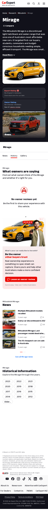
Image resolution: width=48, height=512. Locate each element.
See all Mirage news (24, 357)
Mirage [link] (30, 13)
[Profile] (38, 3)
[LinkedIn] (35, 478)
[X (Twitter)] (29, 478)
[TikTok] (24, 478)
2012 (30, 396)
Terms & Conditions (25, 497)
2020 (7, 386)
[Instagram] (18, 478)
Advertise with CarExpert (36, 485)
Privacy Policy (10, 497)
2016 (19, 391)
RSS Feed (39, 497)
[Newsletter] (28, 3)
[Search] (33, 3)
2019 (19, 386)
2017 (8, 391)
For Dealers (6, 491)
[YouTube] (7, 478)
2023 (7, 381)
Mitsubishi (22, 13)
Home (5, 13)
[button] (24, 124)
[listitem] (8, 402)
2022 (19, 381)
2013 (19, 396)
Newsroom (17, 485)
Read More (8, 55)
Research (12, 13)
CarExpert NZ (41, 491)
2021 (30, 381)
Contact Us (18, 491)
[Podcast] (40, 478)
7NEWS (29, 491)
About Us (5, 485)
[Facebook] (12, 478)
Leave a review (15, 107)
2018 (30, 386)
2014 (7, 396)
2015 (30, 391)
